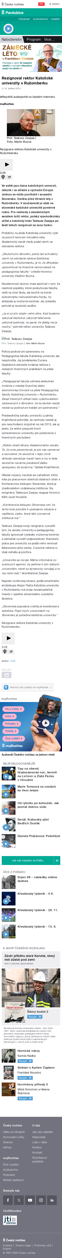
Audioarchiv (40, 19)
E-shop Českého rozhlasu (24, 948)
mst (13, 661)
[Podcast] (3, 177)
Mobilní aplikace (13, 1180)
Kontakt (37, 1152)
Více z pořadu (14, 872)
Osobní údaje (23, 1245)
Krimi (8, 716)
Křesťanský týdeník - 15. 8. (37, 926)
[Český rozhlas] (13, 4)
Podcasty (9, 1175)
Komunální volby (13, 1137)
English (7, 1248)
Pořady (9, 731)
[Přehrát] (6, 165)
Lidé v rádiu (39, 1142)
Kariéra (36, 1147)
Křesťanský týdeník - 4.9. (36, 893)
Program (24, 19)
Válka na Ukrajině (14, 1132)
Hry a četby (12, 709)
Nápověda (38, 1137)
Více (49, 39)
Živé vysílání (12, 738)
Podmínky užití (42, 1245)
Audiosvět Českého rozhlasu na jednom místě (28, 754)
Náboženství (12, 39)
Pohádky (10, 723)
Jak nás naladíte (42, 1132)
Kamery (55, 19)
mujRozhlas (9, 698)
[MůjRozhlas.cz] (7, 104)
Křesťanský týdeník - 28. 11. (38, 910)
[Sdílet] (9, 177)
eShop (7, 1147)
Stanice (8, 1142)
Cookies (7, 1245)
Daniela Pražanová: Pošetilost (39, 836)
